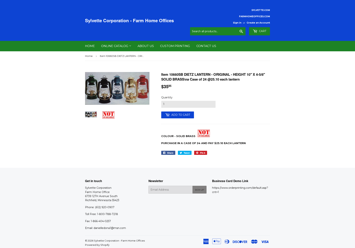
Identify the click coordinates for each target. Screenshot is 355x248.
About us (146, 46)
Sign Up (199, 189)
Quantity (167, 97)
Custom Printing (175, 46)
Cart (262, 31)
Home (90, 46)
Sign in (237, 22)
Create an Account (258, 22)
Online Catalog (115, 46)
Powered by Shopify (97, 244)
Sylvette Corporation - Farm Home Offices (129, 20)
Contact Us (206, 46)
